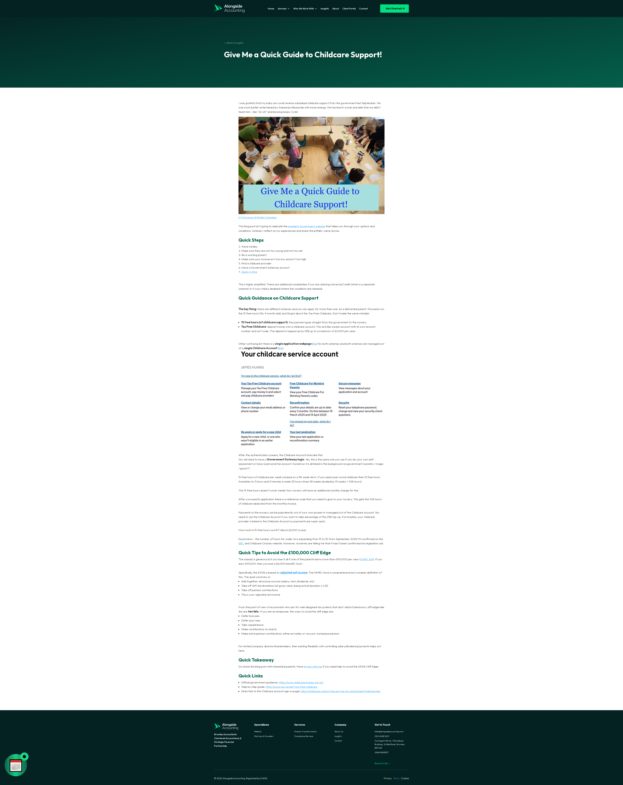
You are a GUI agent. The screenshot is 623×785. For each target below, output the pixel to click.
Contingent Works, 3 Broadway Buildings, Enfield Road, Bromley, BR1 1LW (390, 744)
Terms (396, 778)
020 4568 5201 (382, 736)
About (335, 8)
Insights (325, 8)
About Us (339, 731)
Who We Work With (303, 8)
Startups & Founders (264, 736)
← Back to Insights (234, 42)
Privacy (388, 778)
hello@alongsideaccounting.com (389, 731)
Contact (363, 8)
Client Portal (349, 8)
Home (271, 8)
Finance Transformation (305, 731)
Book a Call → (383, 763)
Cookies (405, 778)
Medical (257, 731)
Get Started (394, 8)
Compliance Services (303, 736)
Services (282, 8)
